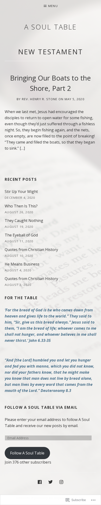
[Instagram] (61, 482)
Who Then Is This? (21, 206)
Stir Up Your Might (21, 191)
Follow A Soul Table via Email (41, 407)
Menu (53, 6)
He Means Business (22, 264)
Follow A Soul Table (27, 453)
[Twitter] (50, 482)
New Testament (50, 51)
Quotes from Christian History (31, 249)
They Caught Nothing (24, 220)
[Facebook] (39, 482)
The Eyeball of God (21, 235)
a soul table (50, 26)
